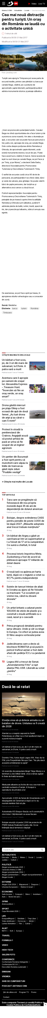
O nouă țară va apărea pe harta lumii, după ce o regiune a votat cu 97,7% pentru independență (25, 574)
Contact (6, 997)
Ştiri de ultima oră (10, 992)
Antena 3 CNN (7, 10)
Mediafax (12, 305)
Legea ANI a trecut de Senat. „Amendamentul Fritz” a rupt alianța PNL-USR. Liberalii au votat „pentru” (25, 666)
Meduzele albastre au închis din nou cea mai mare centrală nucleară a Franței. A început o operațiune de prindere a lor (23, 787)
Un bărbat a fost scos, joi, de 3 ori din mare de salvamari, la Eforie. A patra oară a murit (15, 364)
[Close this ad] (45, 1004)
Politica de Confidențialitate (27, 1005)
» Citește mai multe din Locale (17, 481)
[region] (23, 1012)
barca (14, 308)
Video (34, 4)
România (34, 308)
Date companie (9, 1002)
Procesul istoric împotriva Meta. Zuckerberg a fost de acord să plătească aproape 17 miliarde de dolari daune (25, 558)
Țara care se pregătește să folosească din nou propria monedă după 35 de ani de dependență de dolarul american (25, 504)
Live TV (41, 4)
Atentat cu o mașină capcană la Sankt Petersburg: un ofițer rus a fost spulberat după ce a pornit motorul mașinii (23, 736)
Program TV (24, 992)
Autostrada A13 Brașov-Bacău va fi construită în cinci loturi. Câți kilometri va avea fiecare (23, 812)
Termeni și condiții (25, 1002)
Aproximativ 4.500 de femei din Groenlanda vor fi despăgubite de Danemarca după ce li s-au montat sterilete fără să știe (23, 800)
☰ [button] (3, 3)
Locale (26, 10)
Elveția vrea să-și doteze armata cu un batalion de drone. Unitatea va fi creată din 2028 (23, 723)
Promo (33, 992)
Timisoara (7, 312)
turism (24, 308)
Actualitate (18, 10)
